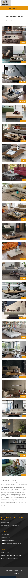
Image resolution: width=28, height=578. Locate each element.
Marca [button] (3, 20)
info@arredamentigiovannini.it (9, 540)
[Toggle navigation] (25, 3)
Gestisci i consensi (12, 577)
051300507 (7, 534)
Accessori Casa (12, 7)
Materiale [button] (13, 20)
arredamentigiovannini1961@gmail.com (14, 543)
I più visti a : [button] (23, 20)
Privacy (1, 577)
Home (6, 7)
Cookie (5, 577)
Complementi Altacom (14, 8)
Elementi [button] (8, 20)
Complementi (19, 7)
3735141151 (7, 537)
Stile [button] (18, 20)
